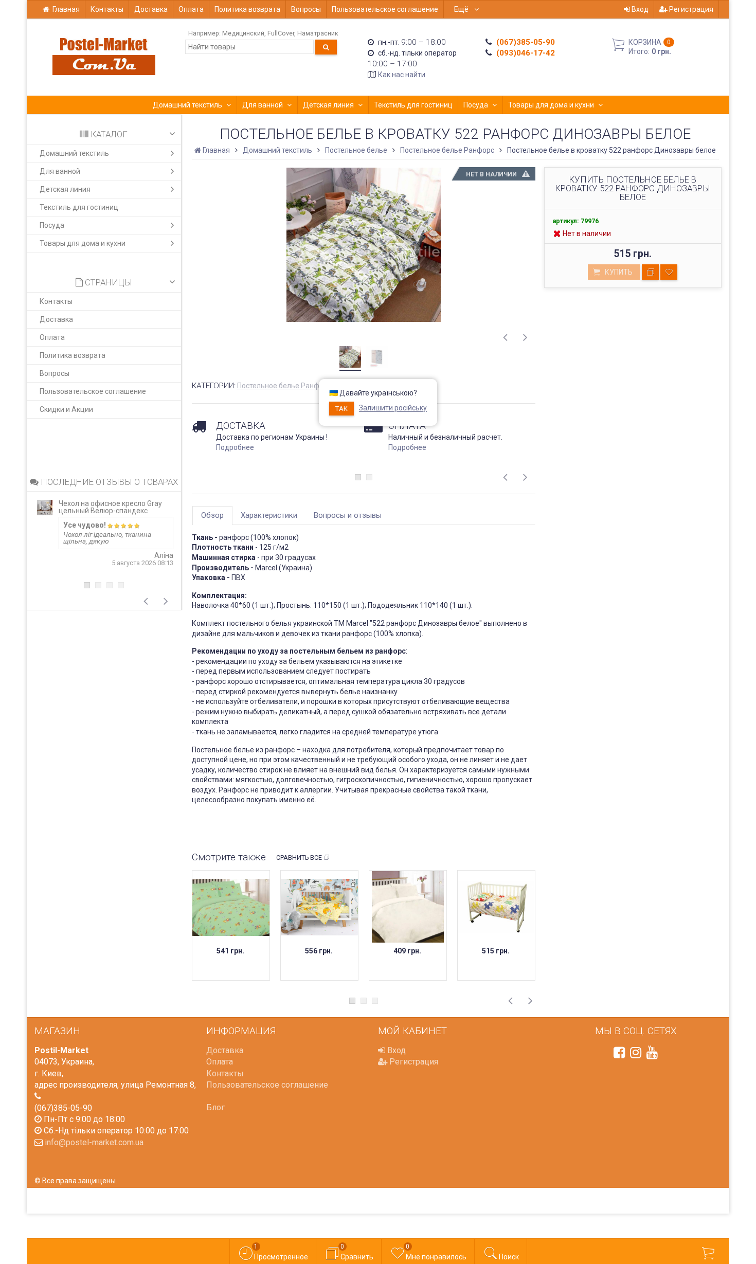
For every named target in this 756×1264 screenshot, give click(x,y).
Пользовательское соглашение (385, 9)
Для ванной (262, 105)
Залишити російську (393, 408)
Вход (639, 9)
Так (341, 408)
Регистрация (690, 9)
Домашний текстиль (187, 105)
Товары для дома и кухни (551, 105)
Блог (215, 1107)
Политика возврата (247, 9)
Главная (66, 9)
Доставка (151, 9)
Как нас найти (401, 74)
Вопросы (306, 9)
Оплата (191, 9)
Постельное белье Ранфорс (284, 386)
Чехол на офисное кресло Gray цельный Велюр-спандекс (110, 507)
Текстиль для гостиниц (413, 105)
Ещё (462, 9)
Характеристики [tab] (269, 515)
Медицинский (243, 33)
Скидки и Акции (66, 409)
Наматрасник (317, 33)
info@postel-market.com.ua (94, 1142)
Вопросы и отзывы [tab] (348, 515)
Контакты (107, 9)
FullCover (280, 33)
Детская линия (328, 105)
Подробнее (235, 447)
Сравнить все (299, 857)
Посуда (475, 105)
